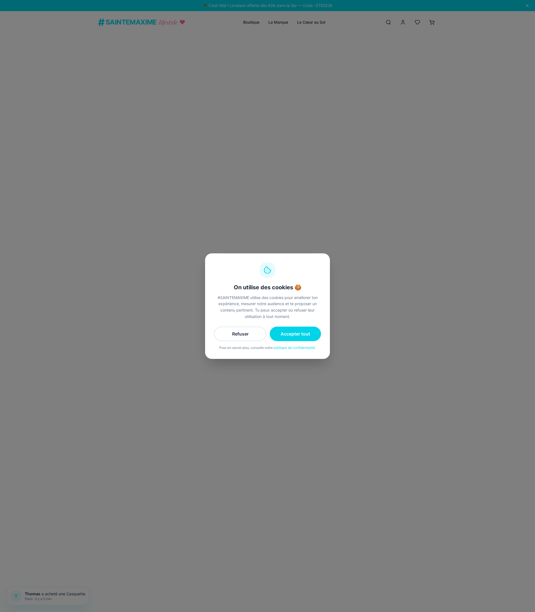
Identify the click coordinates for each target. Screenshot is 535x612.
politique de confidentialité (294, 348)
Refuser (240, 334)
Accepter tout (295, 334)
